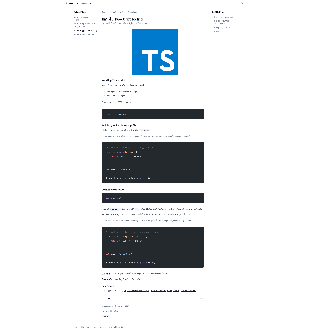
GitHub (122, 327)
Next (201, 298)
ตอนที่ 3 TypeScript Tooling (85, 30)
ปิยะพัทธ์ (108, 306)
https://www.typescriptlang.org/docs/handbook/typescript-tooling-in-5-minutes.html (160, 290)
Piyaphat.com (72, 3)
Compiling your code (223, 27)
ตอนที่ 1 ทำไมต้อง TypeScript (81, 18)
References (219, 31)
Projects (84, 3)
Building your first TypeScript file (221, 22)
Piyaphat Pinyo (90, 327)
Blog (91, 3)
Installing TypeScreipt (223, 17)
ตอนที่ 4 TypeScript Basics (85, 34)
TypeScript (112, 12)
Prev (108, 298)
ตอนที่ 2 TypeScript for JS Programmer (85, 25)
